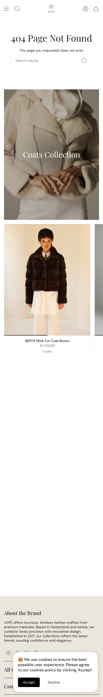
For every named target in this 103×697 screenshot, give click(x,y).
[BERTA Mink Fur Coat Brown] (47, 280)
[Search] (84, 60)
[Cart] (96, 8)
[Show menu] (7, 8)
